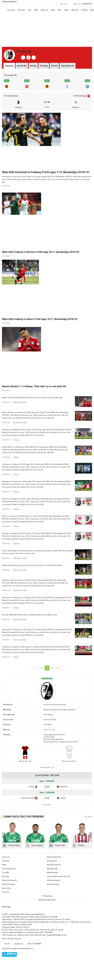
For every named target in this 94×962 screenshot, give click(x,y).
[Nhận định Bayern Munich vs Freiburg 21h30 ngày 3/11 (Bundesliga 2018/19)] (83, 416)
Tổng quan (9, 66)
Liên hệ (7, 944)
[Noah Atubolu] (35, 832)
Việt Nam (21, 10)
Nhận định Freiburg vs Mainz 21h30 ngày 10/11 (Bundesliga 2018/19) (39, 319)
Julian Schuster (49, 730)
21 (52, 668)
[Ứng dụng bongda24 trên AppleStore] (51, 900)
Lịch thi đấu (22, 66)
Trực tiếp (5, 872)
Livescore (5, 892)
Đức (59, 10)
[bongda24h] (3, 10)
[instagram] (34, 57)
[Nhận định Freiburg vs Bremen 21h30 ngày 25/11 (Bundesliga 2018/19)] (47, 221)
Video (4, 865)
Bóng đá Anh (52, 861)
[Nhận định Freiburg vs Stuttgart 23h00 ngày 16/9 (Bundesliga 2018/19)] (83, 502)
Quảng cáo (18, 944)
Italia (53, 10)
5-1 (27, 81)
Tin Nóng (5, 861)
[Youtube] (35, 938)
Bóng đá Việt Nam (54, 857)
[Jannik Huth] (58, 832)
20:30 (47, 102)
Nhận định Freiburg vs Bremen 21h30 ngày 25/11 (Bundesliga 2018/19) (40, 251)
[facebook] (23, 57)
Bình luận (5, 876)
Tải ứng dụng (47, 896)
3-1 (47, 81)
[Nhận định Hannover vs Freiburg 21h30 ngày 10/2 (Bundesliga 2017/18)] (83, 601)
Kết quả (33, 66)
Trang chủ (6, 857)
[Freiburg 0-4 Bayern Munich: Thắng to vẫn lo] (83, 554)
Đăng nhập (87, 3)
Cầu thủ (54, 66)
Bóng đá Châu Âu (54, 865)
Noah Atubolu (37, 845)
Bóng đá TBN (52, 869)
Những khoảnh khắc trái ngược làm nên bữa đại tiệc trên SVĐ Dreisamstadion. (32, 565)
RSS (3, 939)
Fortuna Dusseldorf (27, 798)
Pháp (66, 10)
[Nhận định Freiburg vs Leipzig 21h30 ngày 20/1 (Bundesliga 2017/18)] (83, 650)
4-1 (6, 81)
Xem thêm (47, 805)
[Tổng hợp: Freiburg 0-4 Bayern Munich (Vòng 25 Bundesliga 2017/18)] (83, 569)
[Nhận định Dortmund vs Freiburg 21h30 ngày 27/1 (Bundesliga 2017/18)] (83, 633)
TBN (36, 10)
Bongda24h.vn (27, 948)
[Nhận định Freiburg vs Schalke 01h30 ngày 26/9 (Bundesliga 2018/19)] (83, 468)
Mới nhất (63, 4)
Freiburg (18, 107)
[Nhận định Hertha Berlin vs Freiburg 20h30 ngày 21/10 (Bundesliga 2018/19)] (83, 451)
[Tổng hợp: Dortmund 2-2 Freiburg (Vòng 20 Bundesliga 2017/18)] (83, 618)
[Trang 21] (63, 668)
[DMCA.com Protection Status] (9, 956)
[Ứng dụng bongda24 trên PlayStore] (42, 900)
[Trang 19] (30, 668)
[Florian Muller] (12, 832)
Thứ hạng (44, 66)
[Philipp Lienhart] (82, 832)
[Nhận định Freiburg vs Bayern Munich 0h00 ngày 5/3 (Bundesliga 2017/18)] (83, 584)
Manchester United (19, 402)
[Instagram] (29, 938)
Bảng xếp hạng (53, 884)
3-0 (67, 81)
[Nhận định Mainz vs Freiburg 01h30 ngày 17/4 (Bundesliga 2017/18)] (83, 520)
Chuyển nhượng (8, 884)
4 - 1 (47, 787)
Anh (29, 10)
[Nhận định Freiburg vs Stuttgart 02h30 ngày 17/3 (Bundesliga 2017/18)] (83, 537)
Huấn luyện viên (67, 66)
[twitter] (28, 57)
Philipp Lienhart (81, 846)
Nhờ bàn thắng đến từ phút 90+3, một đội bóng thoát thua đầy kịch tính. (30, 615)
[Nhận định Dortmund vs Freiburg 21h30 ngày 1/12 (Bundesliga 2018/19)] (47, 141)
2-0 (87, 81)
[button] (90, 835)
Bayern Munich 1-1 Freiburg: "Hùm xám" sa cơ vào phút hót (34, 386)
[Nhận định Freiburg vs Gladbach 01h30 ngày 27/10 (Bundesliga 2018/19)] (83, 433)
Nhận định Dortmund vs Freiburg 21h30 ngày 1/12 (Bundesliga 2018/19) (45, 172)
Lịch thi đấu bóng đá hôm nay (58, 876)
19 (42, 668)
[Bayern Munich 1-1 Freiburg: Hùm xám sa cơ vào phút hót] (47, 355)
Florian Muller (14, 845)
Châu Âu (44, 10)
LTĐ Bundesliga (79, 96)
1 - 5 (47, 798)
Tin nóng (11, 10)
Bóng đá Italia (52, 872)
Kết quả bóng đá (53, 880)
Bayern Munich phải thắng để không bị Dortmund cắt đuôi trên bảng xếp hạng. (32, 398)
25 (58, 668)
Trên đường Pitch (8, 869)
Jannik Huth (60, 845)
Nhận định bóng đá (9, 880)
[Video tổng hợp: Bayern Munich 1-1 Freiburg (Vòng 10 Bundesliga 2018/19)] (83, 401)
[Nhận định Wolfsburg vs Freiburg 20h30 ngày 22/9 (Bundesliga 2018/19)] (83, 485)
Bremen (76, 107)
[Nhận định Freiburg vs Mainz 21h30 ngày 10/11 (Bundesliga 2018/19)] (47, 288)
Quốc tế (74, 10)
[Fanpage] (24, 938)
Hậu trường (6, 888)
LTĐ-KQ (84, 10)
